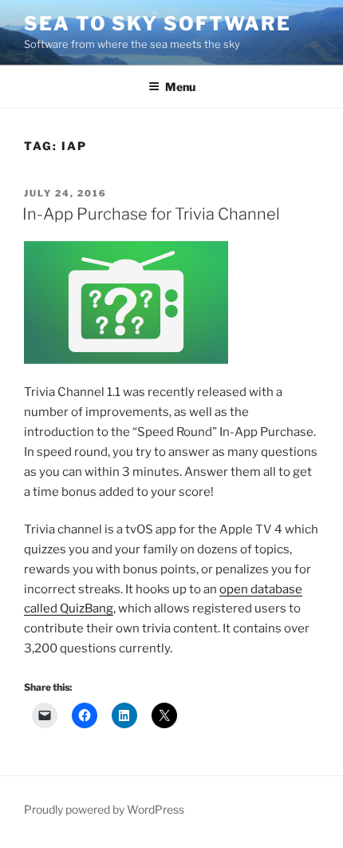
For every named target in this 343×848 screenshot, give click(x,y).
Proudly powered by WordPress (104, 809)
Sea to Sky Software (157, 23)
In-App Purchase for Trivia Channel (151, 214)
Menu (180, 86)
